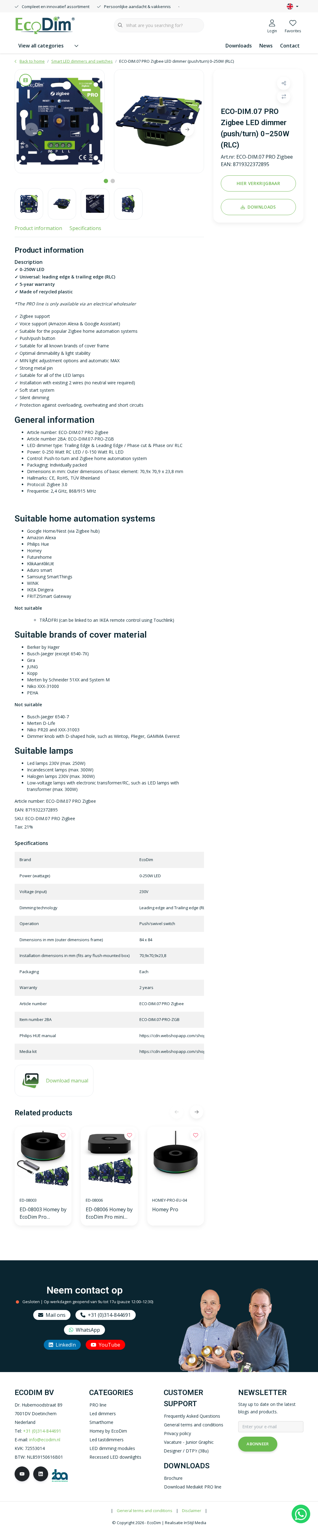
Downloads (238, 45)
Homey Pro (165, 1209)
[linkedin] (40, 1473)
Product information (38, 228)
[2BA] (60, 1475)
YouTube (109, 1344)
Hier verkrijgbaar (258, 183)
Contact (290, 45)
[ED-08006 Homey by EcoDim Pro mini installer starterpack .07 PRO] (109, 1159)
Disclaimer (191, 1510)
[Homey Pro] (175, 1159)
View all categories (41, 45)
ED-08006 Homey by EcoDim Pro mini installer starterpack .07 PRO (109, 1213)
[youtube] (22, 1473)
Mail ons (56, 1315)
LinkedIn (66, 1344)
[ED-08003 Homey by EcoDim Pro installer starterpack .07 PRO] (43, 1159)
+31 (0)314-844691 (109, 1315)
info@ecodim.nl (44, 1440)
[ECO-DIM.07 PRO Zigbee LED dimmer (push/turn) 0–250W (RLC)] (60, 121)
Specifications (85, 228)
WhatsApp (88, 1329)
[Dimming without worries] (45, 24)
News (266, 45)
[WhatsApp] (301, 1514)
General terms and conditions (144, 1510)
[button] (283, 83)
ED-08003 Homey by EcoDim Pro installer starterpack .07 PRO (43, 1213)
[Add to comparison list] (283, 96)
